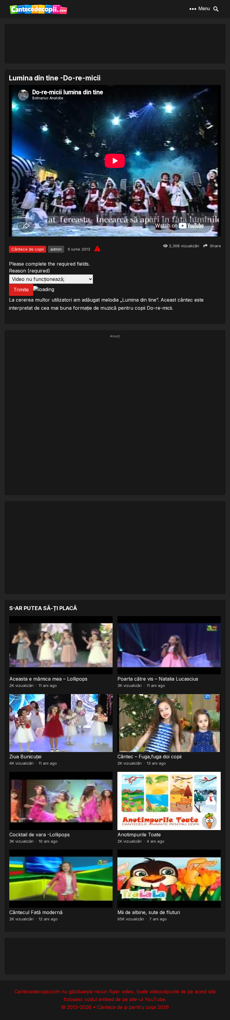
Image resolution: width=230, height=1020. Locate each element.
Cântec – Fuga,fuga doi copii (149, 757)
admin (56, 249)
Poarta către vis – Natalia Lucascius (157, 679)
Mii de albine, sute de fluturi (148, 912)
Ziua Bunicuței (25, 757)
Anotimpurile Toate (139, 835)
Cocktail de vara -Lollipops (39, 835)
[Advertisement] (115, 44)
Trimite (21, 290)
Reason (29, 271)
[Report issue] (97, 248)
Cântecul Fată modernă (36, 912)
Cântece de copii (27, 249)
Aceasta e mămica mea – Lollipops (48, 679)
